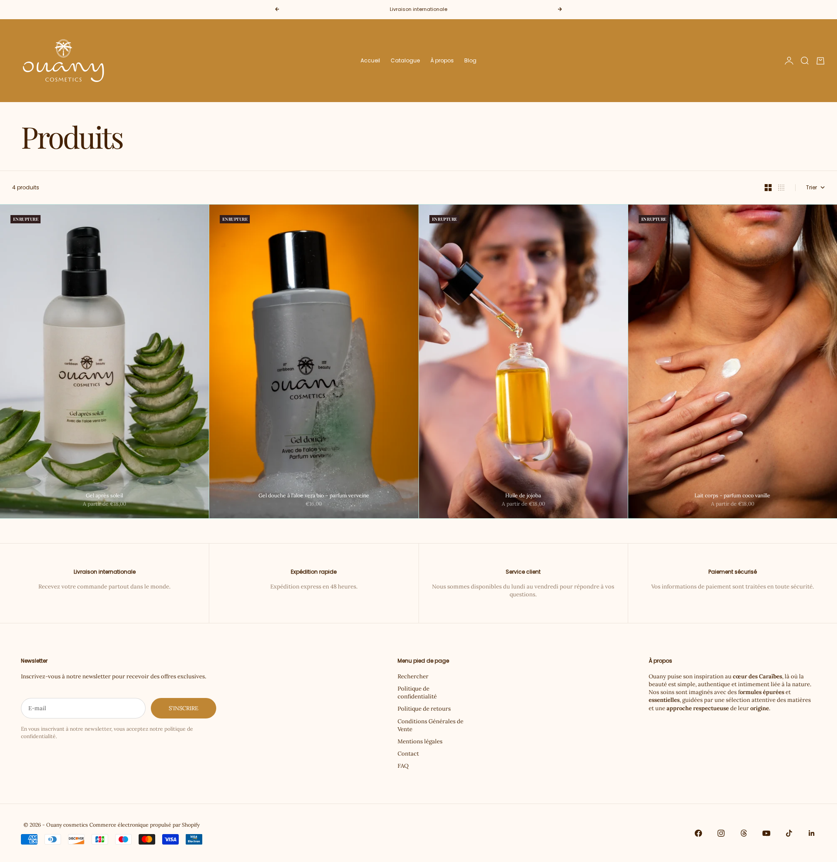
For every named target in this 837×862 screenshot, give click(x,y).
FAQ (403, 766)
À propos (442, 60)
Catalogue (405, 60)
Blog (470, 60)
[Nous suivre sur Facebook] (698, 833)
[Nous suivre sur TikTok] (789, 833)
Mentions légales (420, 741)
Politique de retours (424, 708)
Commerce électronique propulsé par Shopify (144, 824)
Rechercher (413, 676)
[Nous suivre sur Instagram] (721, 833)
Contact (408, 753)
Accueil (370, 60)
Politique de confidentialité (417, 692)
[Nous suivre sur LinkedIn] (811, 833)
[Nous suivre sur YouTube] (766, 833)
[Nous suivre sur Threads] (743, 833)
